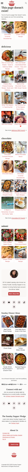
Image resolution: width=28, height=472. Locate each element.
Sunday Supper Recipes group (15, 396)
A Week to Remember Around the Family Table (7, 212)
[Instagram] (19, 302)
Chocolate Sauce (7, 173)
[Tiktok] (24, 302)
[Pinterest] (14, 302)
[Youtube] (9, 302)
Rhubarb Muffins (20, 210)
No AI (4, 439)
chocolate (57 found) (18, 218)
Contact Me (6, 433)
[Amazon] (14, 307)
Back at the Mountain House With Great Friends (20, 86)
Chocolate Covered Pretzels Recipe (7, 156)
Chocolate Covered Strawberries (7, 36)
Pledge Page (15, 423)
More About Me (14, 294)
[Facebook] (4, 302)
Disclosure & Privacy (9, 437)
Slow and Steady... (7, 124)
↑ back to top (14, 444)
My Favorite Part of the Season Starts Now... (20, 107)
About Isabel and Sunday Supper (12, 435)
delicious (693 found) (18, 130)
